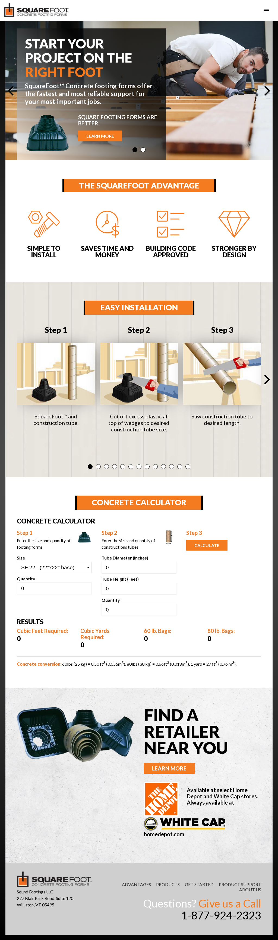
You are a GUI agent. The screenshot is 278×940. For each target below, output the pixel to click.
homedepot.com (164, 834)
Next (264, 90)
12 (179, 466)
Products (168, 884)
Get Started (199, 884)
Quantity (26, 578)
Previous (13, 90)
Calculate (206, 545)
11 (171, 466)
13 (187, 466)
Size (21, 557)
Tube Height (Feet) (120, 578)
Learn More (100, 135)
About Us (250, 889)
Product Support (240, 884)
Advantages (136, 884)
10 (163, 466)
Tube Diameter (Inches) (125, 557)
